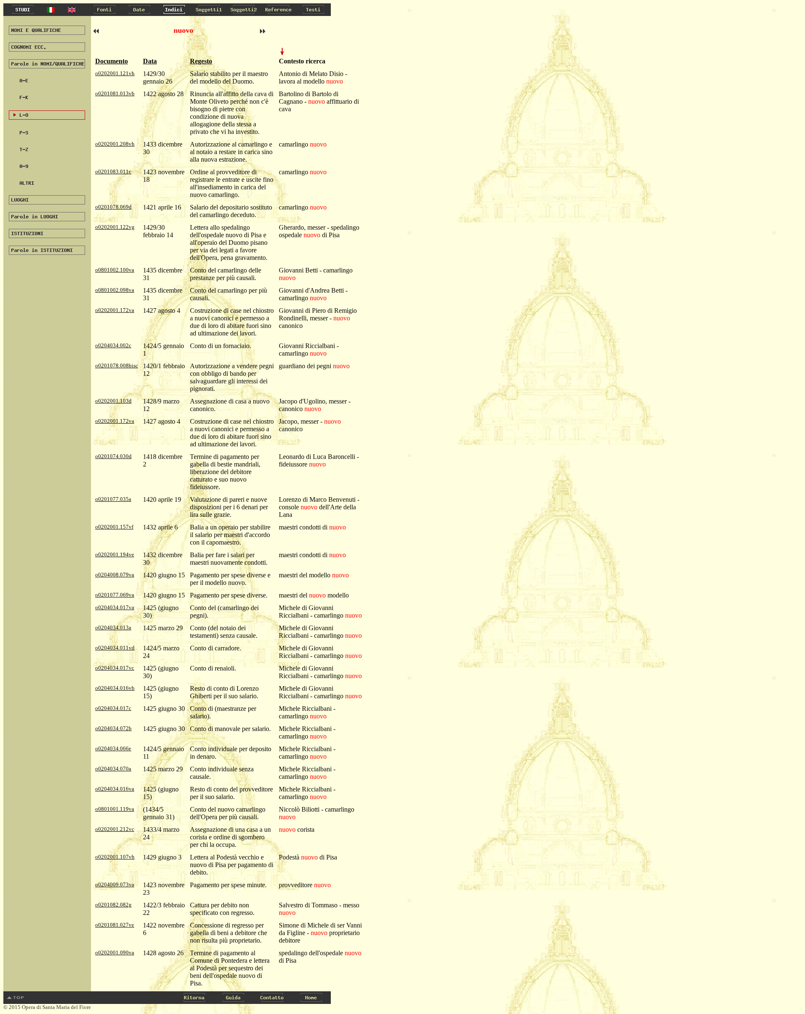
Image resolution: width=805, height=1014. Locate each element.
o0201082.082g (113, 904)
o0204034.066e (113, 748)
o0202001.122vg (115, 227)
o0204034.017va (114, 607)
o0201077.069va (114, 595)
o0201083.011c (113, 171)
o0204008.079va (114, 574)
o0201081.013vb (115, 93)
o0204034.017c (113, 708)
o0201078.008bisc (116, 365)
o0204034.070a (113, 768)
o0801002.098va (114, 290)
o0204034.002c (113, 345)
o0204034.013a (113, 627)
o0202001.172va (114, 310)
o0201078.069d (113, 207)
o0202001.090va (114, 952)
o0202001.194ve (114, 554)
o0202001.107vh (115, 857)
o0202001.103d (113, 401)
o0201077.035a (113, 499)
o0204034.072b (113, 728)
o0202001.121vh (115, 73)
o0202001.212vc (114, 829)
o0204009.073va (114, 884)
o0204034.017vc (114, 668)
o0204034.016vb (115, 688)
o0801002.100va (114, 270)
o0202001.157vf (114, 527)
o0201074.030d (113, 456)
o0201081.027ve (114, 925)
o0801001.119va (114, 809)
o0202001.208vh (115, 144)
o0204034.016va (114, 789)
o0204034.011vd (115, 648)
